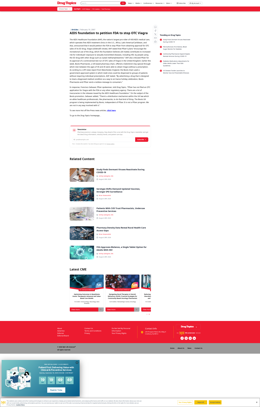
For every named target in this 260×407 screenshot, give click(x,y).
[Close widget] (77, 362)
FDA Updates (96, 9)
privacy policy (110, 144)
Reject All (201, 402)
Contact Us (88, 328)
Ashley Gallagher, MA (106, 176)
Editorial (60, 333)
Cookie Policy (20, 405)
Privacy (87, 333)
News (189, 348)
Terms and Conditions (92, 331)
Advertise (60, 331)
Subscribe (140, 139)
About (59, 328)
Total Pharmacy (105, 9)
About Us (181, 348)
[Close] (257, 402)
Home (172, 348)
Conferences (147, 3)
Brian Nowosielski (105, 195)
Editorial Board (63, 336)
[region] (130, 402)
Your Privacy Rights (119, 333)
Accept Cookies (215, 402)
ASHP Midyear (86, 9)
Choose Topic (63, 9)
